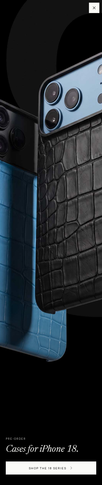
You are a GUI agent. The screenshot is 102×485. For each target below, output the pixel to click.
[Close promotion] (94, 8)
